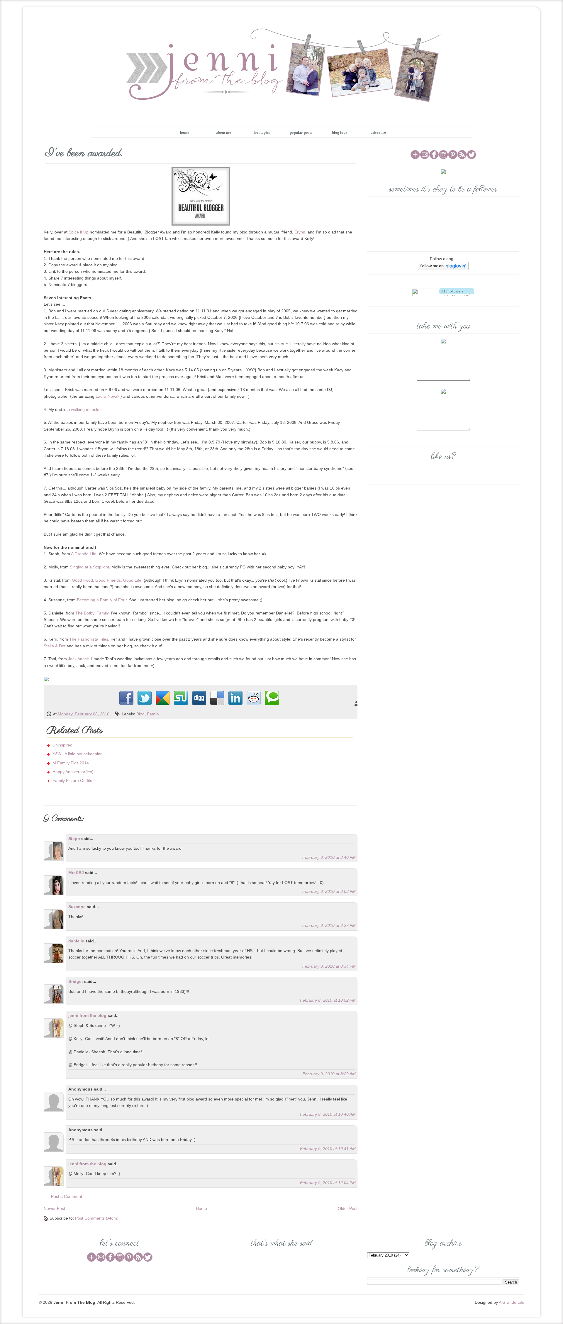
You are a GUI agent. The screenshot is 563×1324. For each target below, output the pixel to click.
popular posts (301, 132)
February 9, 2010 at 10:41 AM (328, 1148)
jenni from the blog (87, 1015)
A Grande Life (83, 553)
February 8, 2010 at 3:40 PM (329, 857)
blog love (339, 132)
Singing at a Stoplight (89, 567)
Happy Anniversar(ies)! (73, 771)
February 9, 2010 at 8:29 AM (329, 1073)
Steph (74, 838)
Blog (140, 714)
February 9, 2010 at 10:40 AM (328, 1114)
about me (223, 132)
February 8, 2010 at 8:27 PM (329, 925)
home (184, 132)
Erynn (299, 232)
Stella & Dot (54, 646)
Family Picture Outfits (72, 780)
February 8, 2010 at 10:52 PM (328, 1000)
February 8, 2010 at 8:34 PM (329, 966)
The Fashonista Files (88, 639)
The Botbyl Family (91, 613)
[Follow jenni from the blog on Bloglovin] (443, 265)
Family (153, 714)
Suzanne (77, 906)
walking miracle (85, 409)
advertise (378, 132)
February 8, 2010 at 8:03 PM (329, 891)
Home (201, 1208)
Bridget (75, 981)
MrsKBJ (76, 872)
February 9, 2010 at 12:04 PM (328, 1182)
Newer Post (54, 1208)
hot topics (262, 132)
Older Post (347, 1208)
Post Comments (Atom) (96, 1218)
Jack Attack (78, 658)
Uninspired (62, 745)
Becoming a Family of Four (102, 599)
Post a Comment (66, 1196)
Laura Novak (107, 396)
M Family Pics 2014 (70, 763)
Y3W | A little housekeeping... (79, 753)
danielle (76, 941)
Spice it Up (79, 232)
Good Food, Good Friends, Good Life (106, 580)
